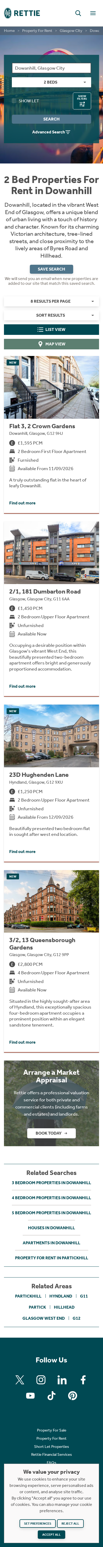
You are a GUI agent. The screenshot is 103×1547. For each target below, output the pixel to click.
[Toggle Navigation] (93, 13)
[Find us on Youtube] (30, 1395)
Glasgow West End (43, 1318)
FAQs (51, 1462)
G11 (84, 1296)
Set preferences (37, 1523)
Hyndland (60, 1296)
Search (51, 119)
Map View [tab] (55, 343)
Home (9, 30)
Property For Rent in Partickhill (51, 1257)
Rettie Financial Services (51, 1454)
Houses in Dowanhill (51, 1227)
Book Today (49, 1133)
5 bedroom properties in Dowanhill (51, 1212)
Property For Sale (51, 1430)
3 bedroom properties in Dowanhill (51, 1182)
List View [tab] (55, 329)
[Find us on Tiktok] (51, 1395)
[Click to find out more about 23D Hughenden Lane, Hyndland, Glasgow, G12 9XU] (51, 783)
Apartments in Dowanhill (51, 1242)
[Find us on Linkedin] (62, 1379)
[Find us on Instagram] (40, 1379)
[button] (78, 13)
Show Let (29, 100)
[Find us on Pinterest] (72, 1395)
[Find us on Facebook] (83, 1379)
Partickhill (28, 1296)
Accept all (51, 1534)
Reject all (70, 1523)
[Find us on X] (19, 1379)
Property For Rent (37, 30)
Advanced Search (48, 131)
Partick (37, 1307)
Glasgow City (71, 30)
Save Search (51, 269)
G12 (77, 1318)
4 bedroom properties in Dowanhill (51, 1197)
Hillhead (64, 1307)
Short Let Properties (51, 1446)
